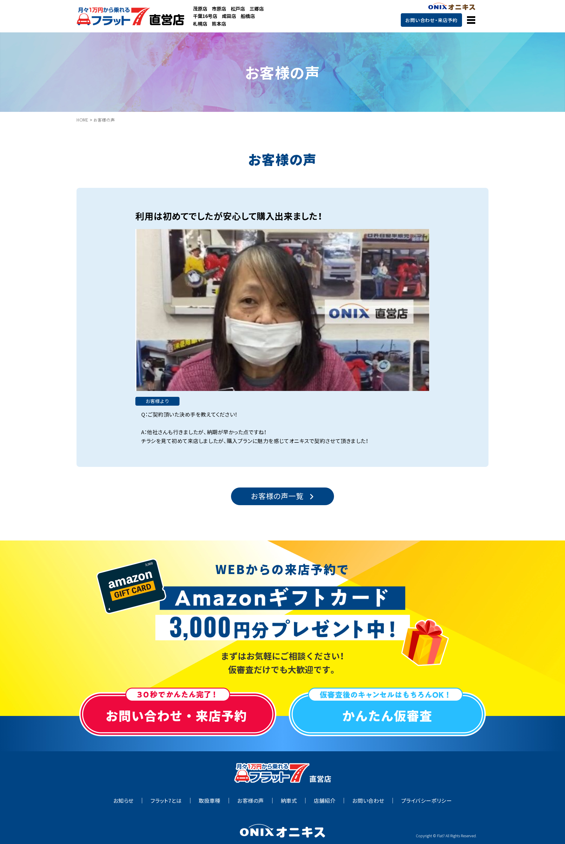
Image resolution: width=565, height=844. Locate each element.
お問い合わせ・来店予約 (431, 20)
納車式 (289, 800)
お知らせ (123, 800)
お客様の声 (250, 800)
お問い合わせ (368, 800)
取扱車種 (209, 800)
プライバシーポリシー (426, 800)
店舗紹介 (324, 800)
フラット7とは (166, 800)
